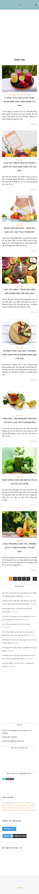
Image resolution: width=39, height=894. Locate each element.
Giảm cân (12, 95)
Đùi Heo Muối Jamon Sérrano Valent (21, 805)
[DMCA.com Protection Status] (19, 779)
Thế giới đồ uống (23, 95)
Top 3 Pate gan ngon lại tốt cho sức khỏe (16, 624)
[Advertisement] (19, 30)
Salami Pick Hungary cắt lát (11, 808)
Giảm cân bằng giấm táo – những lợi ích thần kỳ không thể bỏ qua (19, 547)
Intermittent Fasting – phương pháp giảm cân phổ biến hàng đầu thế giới (19, 355)
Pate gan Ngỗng (7, 803)
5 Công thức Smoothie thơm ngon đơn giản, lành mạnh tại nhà (19, 101)
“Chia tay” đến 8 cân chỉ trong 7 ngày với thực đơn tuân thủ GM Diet (19, 167)
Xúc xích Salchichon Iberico (27, 810)
